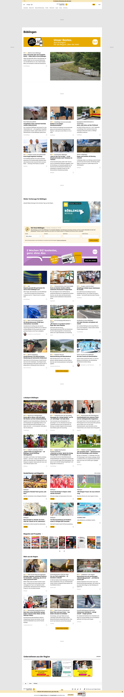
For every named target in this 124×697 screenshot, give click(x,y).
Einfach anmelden (94, 240)
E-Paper (28, 4)
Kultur (60, 7)
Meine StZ (31, 7)
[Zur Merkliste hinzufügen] (46, 66)
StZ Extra (65, 7)
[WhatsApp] (75, 689)
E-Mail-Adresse (85, 233)
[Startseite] (26, 683)
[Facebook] (80, 689)
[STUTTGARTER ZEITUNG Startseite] (62, 4)
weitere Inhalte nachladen (62, 371)
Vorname (46, 233)
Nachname (65, 233)
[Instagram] (73, 689)
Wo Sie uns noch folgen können (93, 689)
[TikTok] (78, 689)
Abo (94, 4)
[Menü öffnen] (24, 4)
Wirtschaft (52, 7)
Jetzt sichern (70, 694)
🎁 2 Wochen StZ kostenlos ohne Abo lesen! (62, 1)
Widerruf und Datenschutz (61, 240)
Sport (57, 7)
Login (99, 4)
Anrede (26, 233)
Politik (46, 7)
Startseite (26, 7)
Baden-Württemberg (39, 7)
